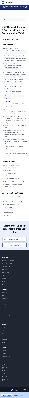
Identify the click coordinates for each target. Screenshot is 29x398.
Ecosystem (5, 327)
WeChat (6, 377)
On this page (6, 395)
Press (3, 330)
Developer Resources (8, 260)
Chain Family (6, 17)
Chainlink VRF (5, 298)
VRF (3, 275)
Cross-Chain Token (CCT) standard (14, 181)
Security (4, 350)
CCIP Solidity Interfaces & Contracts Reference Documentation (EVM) (14, 30)
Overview (4, 292)
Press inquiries (6, 356)
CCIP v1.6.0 (6, 101)
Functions (4, 281)
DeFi (3, 295)
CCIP (3, 284)
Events (4, 313)
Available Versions (10, 39)
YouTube (6, 368)
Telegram (6, 374)
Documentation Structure (13, 193)
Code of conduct (6, 319)
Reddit (6, 380)
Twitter (6, 365)
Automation (5, 278)
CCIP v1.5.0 (6, 165)
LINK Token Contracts (8, 266)
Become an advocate (7, 316)
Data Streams (5, 272)
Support (4, 353)
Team (3, 336)
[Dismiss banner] (26, 7)
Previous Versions (8, 161)
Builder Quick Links (7, 263)
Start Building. (7, 7)
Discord (6, 371)
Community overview (8, 310)
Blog (3, 333)
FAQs (3, 342)
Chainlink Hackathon (7, 307)
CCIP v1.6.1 (6, 48)
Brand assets (5, 339)
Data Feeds (5, 269)
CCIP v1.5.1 (6, 109)
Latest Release (7, 44)
